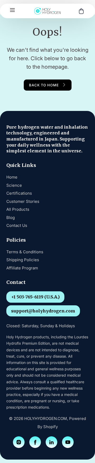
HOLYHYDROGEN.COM (45, 418)
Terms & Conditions (24, 251)
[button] (12, 10)
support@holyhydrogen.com (43, 311)
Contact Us (16, 225)
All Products (17, 209)
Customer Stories (22, 201)
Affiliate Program (22, 267)
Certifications (19, 193)
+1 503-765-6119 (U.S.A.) (35, 297)
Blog (10, 217)
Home (11, 177)
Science (14, 185)
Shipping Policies (22, 259)
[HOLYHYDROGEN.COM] (47, 11)
